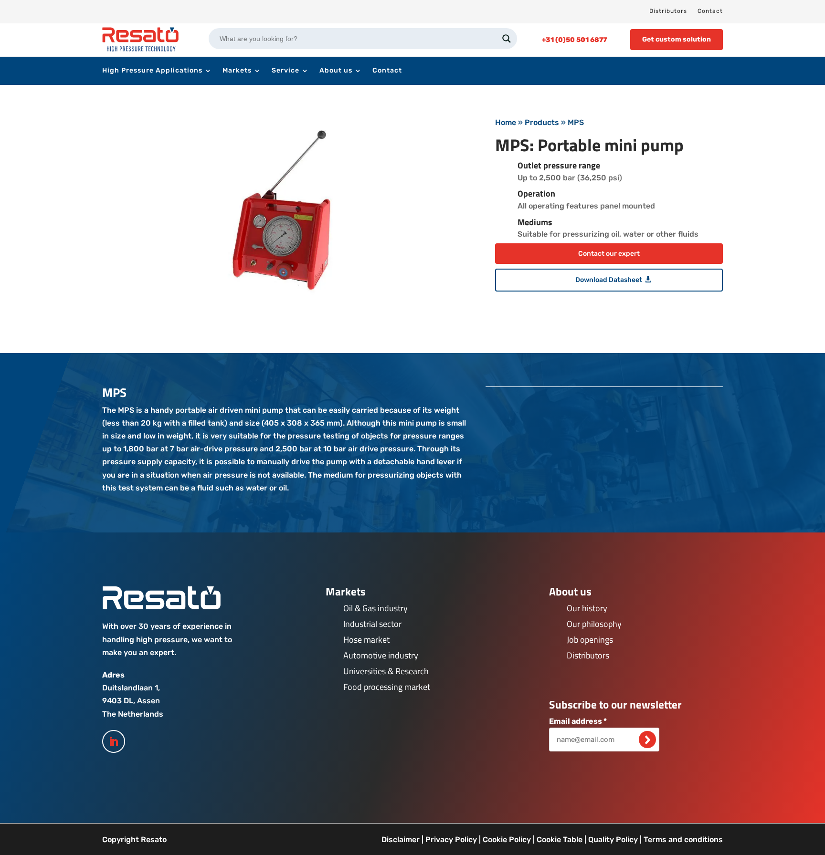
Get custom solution (676, 39)
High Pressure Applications (152, 70)
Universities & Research (386, 671)
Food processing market (386, 686)
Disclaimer (400, 839)
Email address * (578, 721)
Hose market (366, 639)
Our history (587, 608)
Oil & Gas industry (375, 608)
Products (542, 122)
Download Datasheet (608, 280)
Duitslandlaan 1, (131, 687)
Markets (237, 70)
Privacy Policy (451, 839)
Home (505, 122)
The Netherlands (132, 714)
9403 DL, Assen (131, 700)
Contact (710, 11)
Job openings (590, 639)
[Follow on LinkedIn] (113, 741)
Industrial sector (372, 623)
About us (335, 70)
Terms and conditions (683, 839)
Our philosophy (594, 623)
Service (285, 70)
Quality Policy (613, 839)
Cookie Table (559, 839)
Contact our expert (609, 254)
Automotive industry (380, 655)
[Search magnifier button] (506, 38)
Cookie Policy (507, 839)
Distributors (668, 11)
